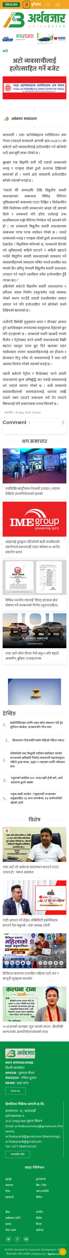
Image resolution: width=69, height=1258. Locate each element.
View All (15, 1091)
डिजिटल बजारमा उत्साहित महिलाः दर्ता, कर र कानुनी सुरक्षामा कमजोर (31, 976)
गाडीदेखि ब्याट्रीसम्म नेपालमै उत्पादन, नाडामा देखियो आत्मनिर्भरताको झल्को (32, 491)
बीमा (7, 1212)
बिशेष (39, 1218)
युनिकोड (36, 4)
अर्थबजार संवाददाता (24, 119)
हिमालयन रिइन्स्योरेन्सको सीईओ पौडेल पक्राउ (38, 740)
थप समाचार (34, 441)
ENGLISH (11, 4)
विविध (39, 1197)
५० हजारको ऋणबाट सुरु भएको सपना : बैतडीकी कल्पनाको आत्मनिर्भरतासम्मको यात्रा (33, 1029)
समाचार (9, 1185)
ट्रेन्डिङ (9, 713)
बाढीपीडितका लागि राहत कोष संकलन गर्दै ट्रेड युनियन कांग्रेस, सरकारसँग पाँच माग (36, 725)
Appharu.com (55, 1254)
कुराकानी (40, 1179)
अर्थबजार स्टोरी (12, 1218)
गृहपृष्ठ (8, 1179)
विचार (39, 1224)
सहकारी (9, 1197)
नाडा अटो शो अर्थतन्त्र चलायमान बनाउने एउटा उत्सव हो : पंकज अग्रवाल (31, 869)
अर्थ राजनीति (42, 1191)
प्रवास (8, 1224)
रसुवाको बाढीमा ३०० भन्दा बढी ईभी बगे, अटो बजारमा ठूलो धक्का (37, 780)
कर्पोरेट (39, 1212)
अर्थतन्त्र (40, 1230)
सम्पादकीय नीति (17, 1154)
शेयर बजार (10, 1230)
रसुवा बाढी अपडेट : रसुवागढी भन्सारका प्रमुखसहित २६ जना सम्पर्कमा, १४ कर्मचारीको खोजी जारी (36, 798)
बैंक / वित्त (41, 1185)
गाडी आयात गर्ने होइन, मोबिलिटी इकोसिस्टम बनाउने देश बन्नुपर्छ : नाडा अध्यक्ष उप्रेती (30, 923)
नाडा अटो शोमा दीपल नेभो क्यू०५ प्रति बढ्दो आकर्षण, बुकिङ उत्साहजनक (32, 656)
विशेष (34, 820)
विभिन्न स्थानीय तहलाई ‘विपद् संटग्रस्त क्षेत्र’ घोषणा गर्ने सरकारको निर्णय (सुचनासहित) (31, 602)
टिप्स (7, 1191)
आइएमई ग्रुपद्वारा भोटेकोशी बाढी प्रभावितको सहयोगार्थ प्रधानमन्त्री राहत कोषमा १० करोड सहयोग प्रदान (32, 547)
